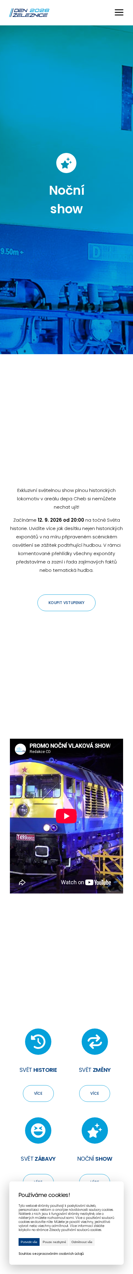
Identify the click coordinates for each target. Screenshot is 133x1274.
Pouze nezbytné (54, 1242)
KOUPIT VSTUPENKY (66, 602)
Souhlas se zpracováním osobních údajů (51, 1253)
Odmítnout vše (81, 1242)
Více (38, 1093)
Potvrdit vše (29, 1242)
